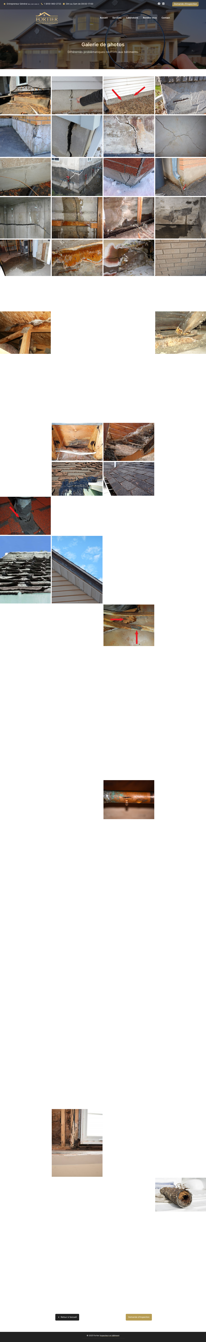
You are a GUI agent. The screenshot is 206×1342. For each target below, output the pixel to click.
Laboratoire (132, 17)
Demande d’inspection (138, 1317)
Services (116, 17)
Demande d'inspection (185, 4)
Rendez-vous (150, 17)
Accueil (104, 17)
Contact (166, 17)
